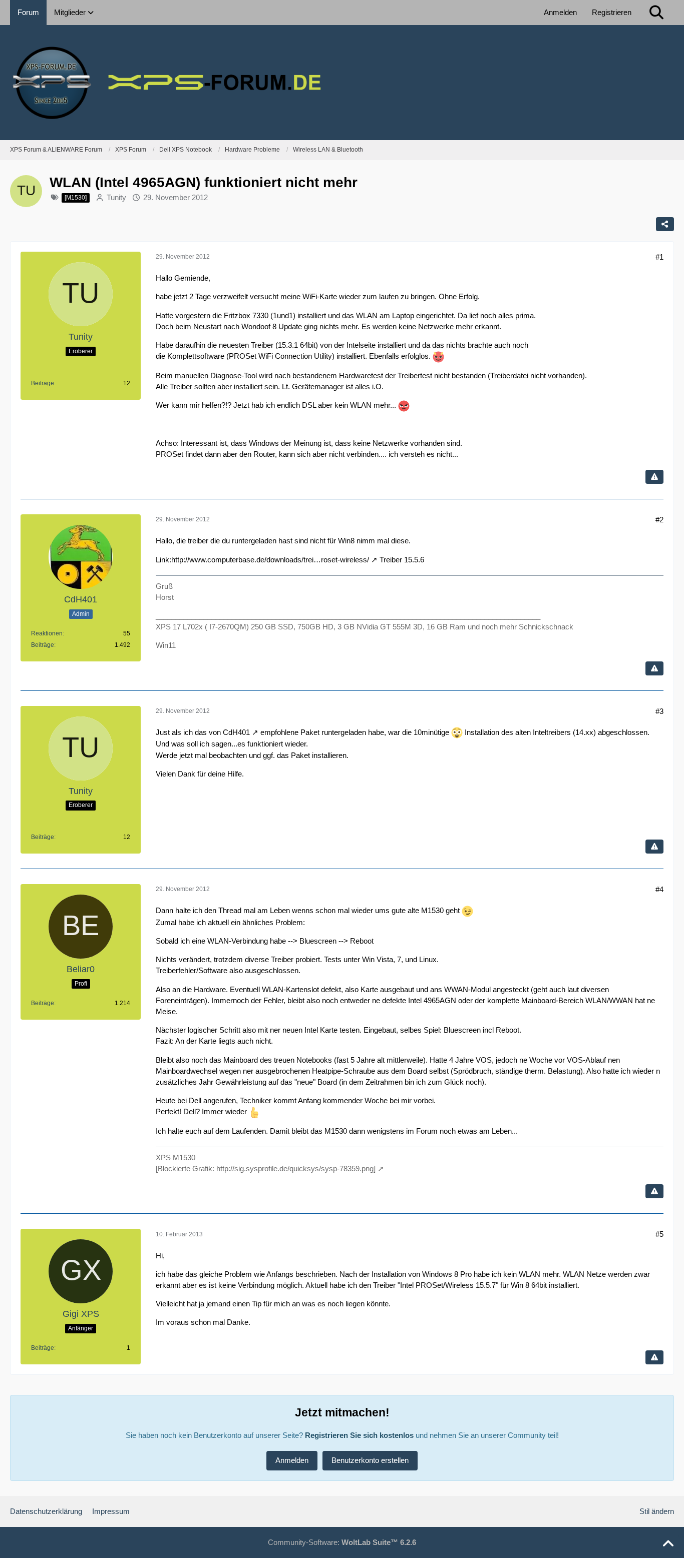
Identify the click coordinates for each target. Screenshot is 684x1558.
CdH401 (236, 732)
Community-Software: (342, 1542)
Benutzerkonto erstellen (370, 1460)
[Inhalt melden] (654, 477)
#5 (659, 1234)
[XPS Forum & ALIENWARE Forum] (342, 82)
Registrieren (611, 12)
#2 (659, 519)
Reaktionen (47, 633)
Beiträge (42, 383)
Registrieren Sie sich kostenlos (359, 1435)
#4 (659, 889)
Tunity (116, 197)
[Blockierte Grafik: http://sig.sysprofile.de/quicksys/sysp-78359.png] (266, 1168)
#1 (659, 257)
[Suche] (656, 12)
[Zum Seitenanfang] (668, 1544)
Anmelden (560, 12)
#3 (659, 711)
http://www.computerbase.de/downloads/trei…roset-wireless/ (270, 559)
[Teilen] (665, 224)
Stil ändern (656, 1511)
